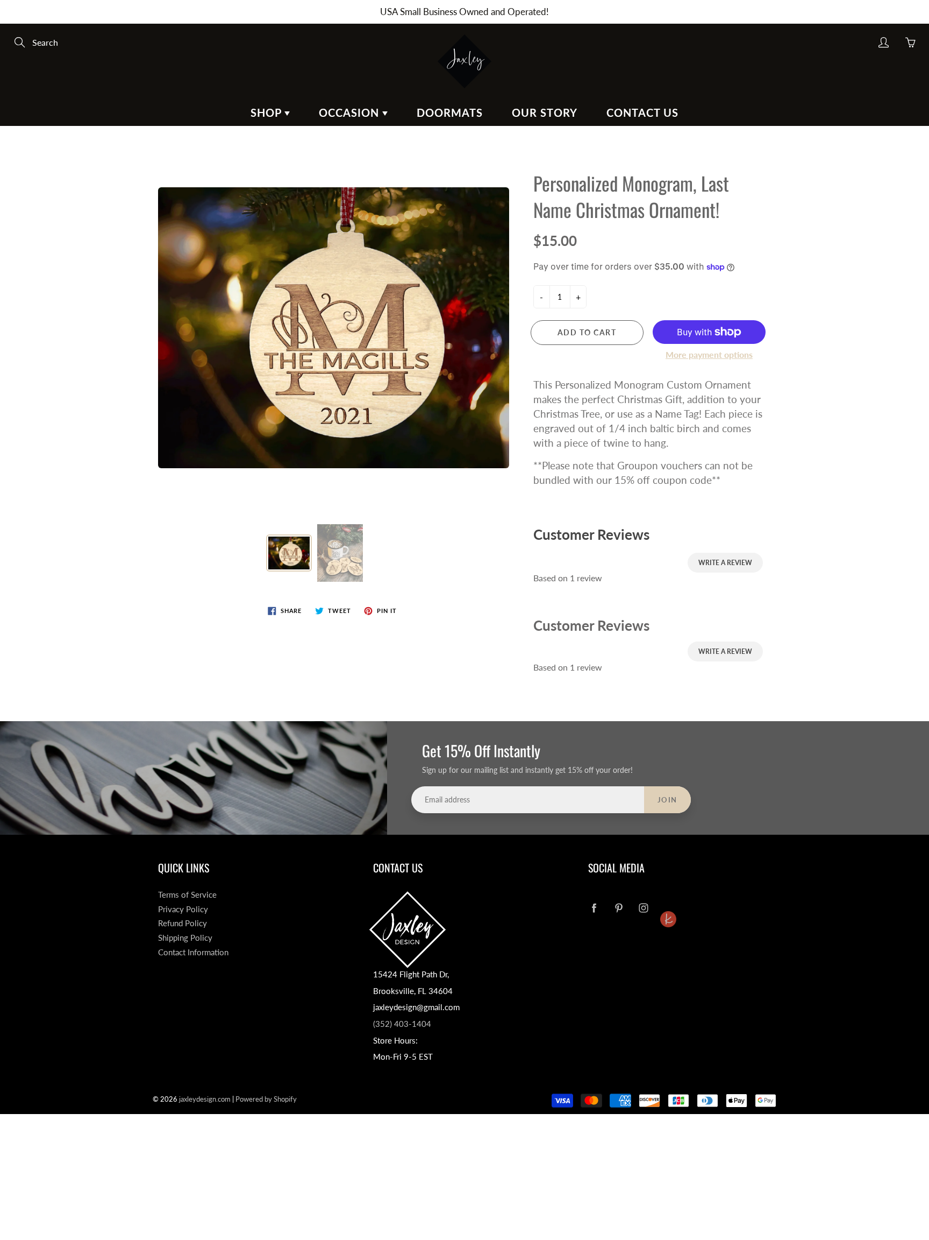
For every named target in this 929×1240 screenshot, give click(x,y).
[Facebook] (593, 908)
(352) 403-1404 (402, 1023)
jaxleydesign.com (205, 1099)
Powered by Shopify (266, 1099)
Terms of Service (187, 894)
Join (667, 799)
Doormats (450, 112)
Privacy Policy (183, 909)
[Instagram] (643, 908)
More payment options (709, 354)
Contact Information (193, 952)
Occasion (350, 112)
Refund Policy (182, 923)
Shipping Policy (185, 937)
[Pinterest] (618, 908)
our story (544, 112)
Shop (267, 112)
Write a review (725, 563)
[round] (668, 899)
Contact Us (642, 112)
